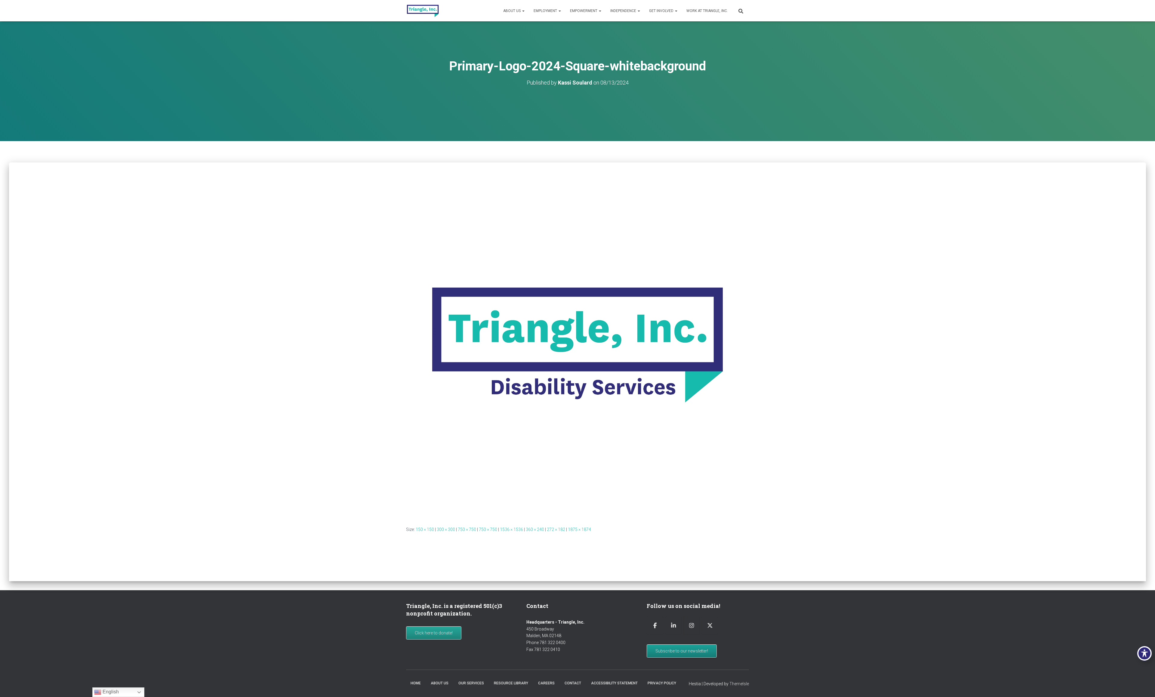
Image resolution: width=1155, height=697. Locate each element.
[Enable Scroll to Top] (1143, 684)
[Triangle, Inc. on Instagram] (691, 625)
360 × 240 (535, 529)
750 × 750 (467, 529)
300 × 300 (446, 529)
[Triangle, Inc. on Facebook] (655, 625)
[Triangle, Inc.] (423, 10)
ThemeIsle (739, 683)
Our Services (471, 683)
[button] (523, 11)
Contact (573, 683)
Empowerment (584, 11)
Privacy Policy (662, 683)
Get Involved (661, 11)
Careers (546, 683)
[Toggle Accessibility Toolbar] (1144, 653)
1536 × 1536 (511, 529)
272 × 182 (556, 529)
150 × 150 (425, 529)
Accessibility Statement (614, 683)
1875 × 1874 (579, 529)
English (110, 691)
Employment (546, 11)
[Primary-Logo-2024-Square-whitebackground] (577, 345)
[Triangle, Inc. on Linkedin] (673, 625)
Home (416, 683)
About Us (512, 11)
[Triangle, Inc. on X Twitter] (709, 625)
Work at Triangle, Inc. (707, 11)
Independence (623, 11)
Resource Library (511, 683)
